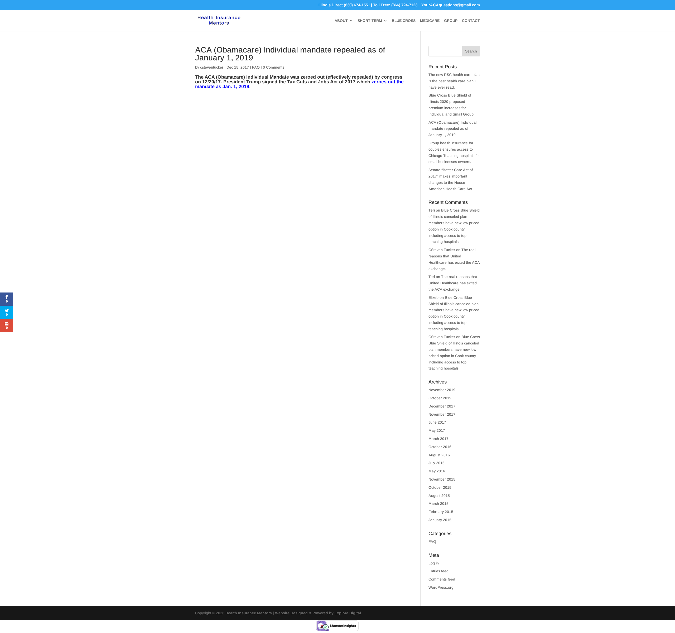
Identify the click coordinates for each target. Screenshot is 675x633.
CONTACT (471, 21)
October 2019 (439, 398)
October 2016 (439, 447)
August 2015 (439, 495)
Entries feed (438, 571)
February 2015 (440, 512)
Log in (433, 563)
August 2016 (439, 455)
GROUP (450, 21)
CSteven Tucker (441, 250)
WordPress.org (441, 587)
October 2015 (439, 487)
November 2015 (441, 479)
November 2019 (441, 390)
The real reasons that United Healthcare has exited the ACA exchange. (452, 283)
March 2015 (438, 503)
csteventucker (211, 67)
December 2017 (441, 406)
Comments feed (441, 579)
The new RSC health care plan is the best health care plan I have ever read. (454, 81)
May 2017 (436, 430)
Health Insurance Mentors (248, 613)
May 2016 (436, 471)
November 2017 (441, 414)
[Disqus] (300, 157)
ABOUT (341, 21)
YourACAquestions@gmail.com (450, 5)
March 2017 (438, 439)
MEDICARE (430, 21)
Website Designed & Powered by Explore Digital (318, 613)
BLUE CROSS (404, 21)
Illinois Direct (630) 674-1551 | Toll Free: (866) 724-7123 (368, 5)
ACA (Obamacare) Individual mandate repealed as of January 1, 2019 (452, 128)
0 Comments (273, 67)
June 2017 (437, 422)
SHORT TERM (370, 21)
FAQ (256, 67)
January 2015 (439, 520)
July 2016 (436, 463)
